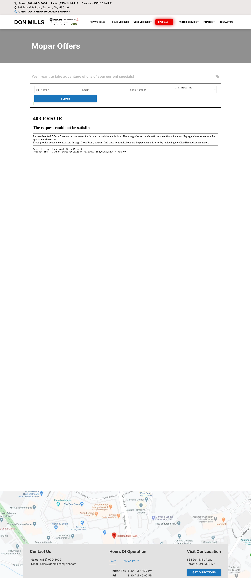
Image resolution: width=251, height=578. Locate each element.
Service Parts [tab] (130, 561)
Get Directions (204, 572)
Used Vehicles (142, 22)
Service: (97, 3)
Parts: (64, 3)
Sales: (32, 3)
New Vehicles (97, 22)
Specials (163, 22)
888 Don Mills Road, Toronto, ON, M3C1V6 (43, 7)
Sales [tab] (112, 561)
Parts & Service (188, 22)
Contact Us (226, 22)
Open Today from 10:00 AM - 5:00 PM (43, 11)
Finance (208, 22)
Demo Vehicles (120, 22)
